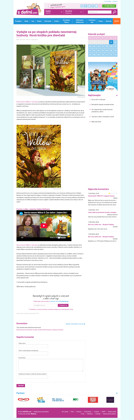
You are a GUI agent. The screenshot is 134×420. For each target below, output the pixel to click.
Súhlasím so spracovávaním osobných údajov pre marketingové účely (51, 309)
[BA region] (103, 76)
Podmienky (87, 411)
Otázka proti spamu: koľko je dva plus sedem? (33, 374)
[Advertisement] (103, 155)
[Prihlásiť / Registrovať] (100, 6)
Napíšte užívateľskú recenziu (75, 324)
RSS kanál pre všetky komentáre (53, 330)
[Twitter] (89, 6)
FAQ (72, 411)
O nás (82, 414)
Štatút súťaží (112, 411)
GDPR (103, 411)
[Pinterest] (92, 6)
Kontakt (98, 414)
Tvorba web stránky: (27, 414)
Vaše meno (22, 343)
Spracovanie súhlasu (109, 414)
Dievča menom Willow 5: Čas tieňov (27, 102)
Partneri (78, 411)
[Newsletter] (96, 6)
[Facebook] (85, 6)
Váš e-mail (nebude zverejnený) (28, 350)
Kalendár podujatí (96, 34)
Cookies (96, 411)
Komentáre (22, 358)
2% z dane (65, 411)
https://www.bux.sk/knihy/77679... (29, 313)
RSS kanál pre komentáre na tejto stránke (29, 330)
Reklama (90, 414)
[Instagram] (82, 6)
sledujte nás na (58, 301)
